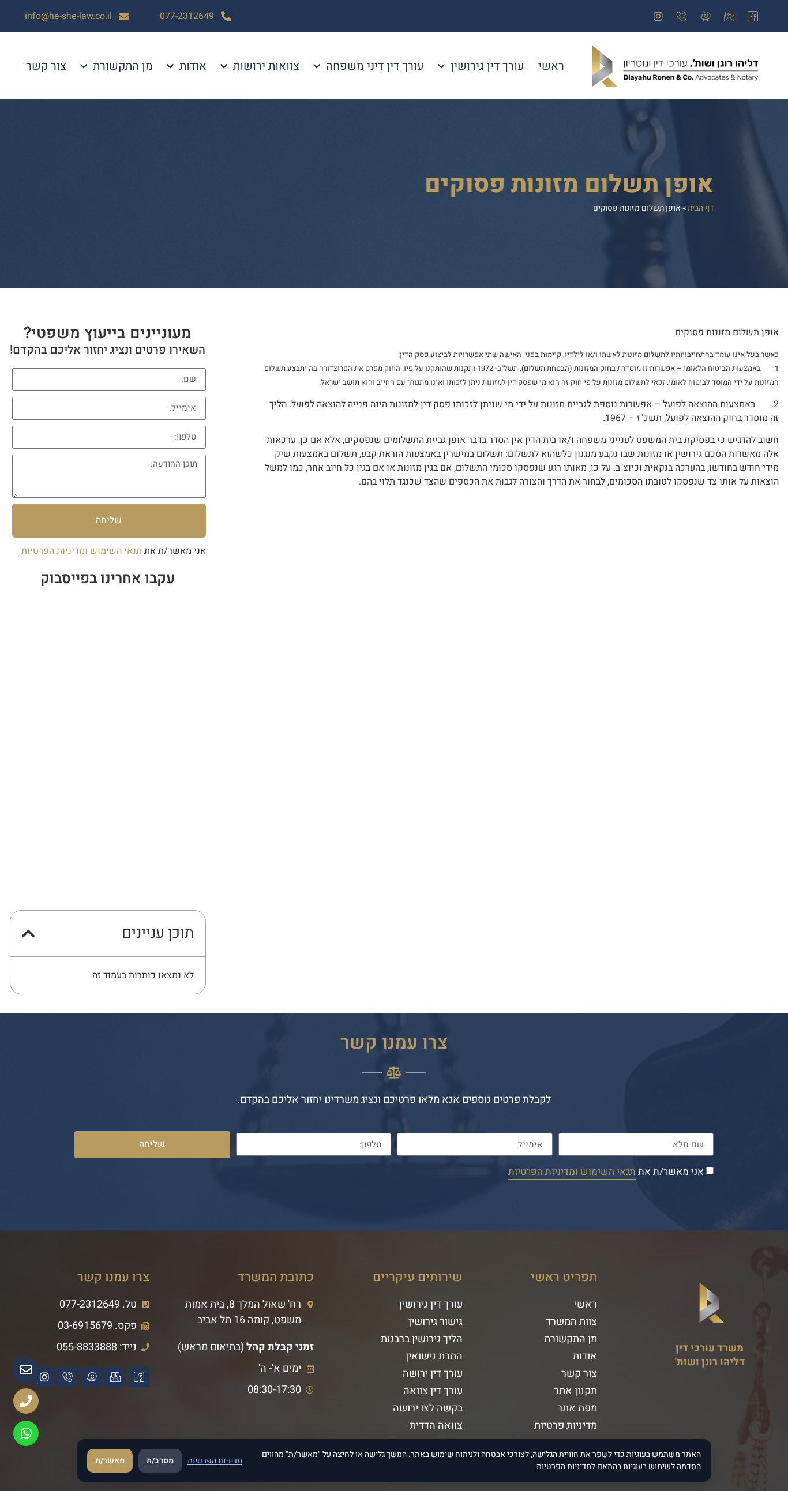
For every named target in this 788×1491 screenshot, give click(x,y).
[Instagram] (658, 16)
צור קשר (46, 66)
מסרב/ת (160, 1461)
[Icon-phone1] (681, 16)
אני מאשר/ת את (113, 551)
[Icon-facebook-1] (752, 16)
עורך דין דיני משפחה (375, 66)
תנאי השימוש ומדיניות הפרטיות (81, 551)
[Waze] (705, 16)
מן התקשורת (123, 66)
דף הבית (701, 208)
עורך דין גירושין (487, 66)
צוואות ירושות (266, 66)
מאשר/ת (110, 1461)
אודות (193, 66)
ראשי (551, 66)
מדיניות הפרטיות (214, 1461)
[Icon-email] (729, 16)
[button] (28, 933)
